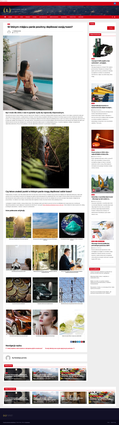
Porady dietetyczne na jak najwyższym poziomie (59, 348)
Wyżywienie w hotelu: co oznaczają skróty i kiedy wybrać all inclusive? (72, 376)
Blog (16, 17)
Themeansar (27, 422)
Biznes (10, 17)
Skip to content (3, 1)
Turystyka (73, 17)
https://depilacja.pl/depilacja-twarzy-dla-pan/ (53, 205)
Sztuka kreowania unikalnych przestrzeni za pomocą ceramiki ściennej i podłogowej (16, 376)
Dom (21, 17)
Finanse (28, 17)
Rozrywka (64, 17)
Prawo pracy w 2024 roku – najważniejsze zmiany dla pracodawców (100, 154)
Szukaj (92, 23)
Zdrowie (80, 17)
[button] (112, 17)
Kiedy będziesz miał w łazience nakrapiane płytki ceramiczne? (25, 348)
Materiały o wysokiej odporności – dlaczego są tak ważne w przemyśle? (102, 199)
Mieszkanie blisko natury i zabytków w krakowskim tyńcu (44, 375)
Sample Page (113, 422)
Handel (35, 17)
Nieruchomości (54, 17)
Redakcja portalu (17, 31)
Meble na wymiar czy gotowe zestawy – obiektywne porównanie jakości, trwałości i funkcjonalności (100, 282)
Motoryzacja (43, 17)
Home (108, 422)
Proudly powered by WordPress (9, 422)
